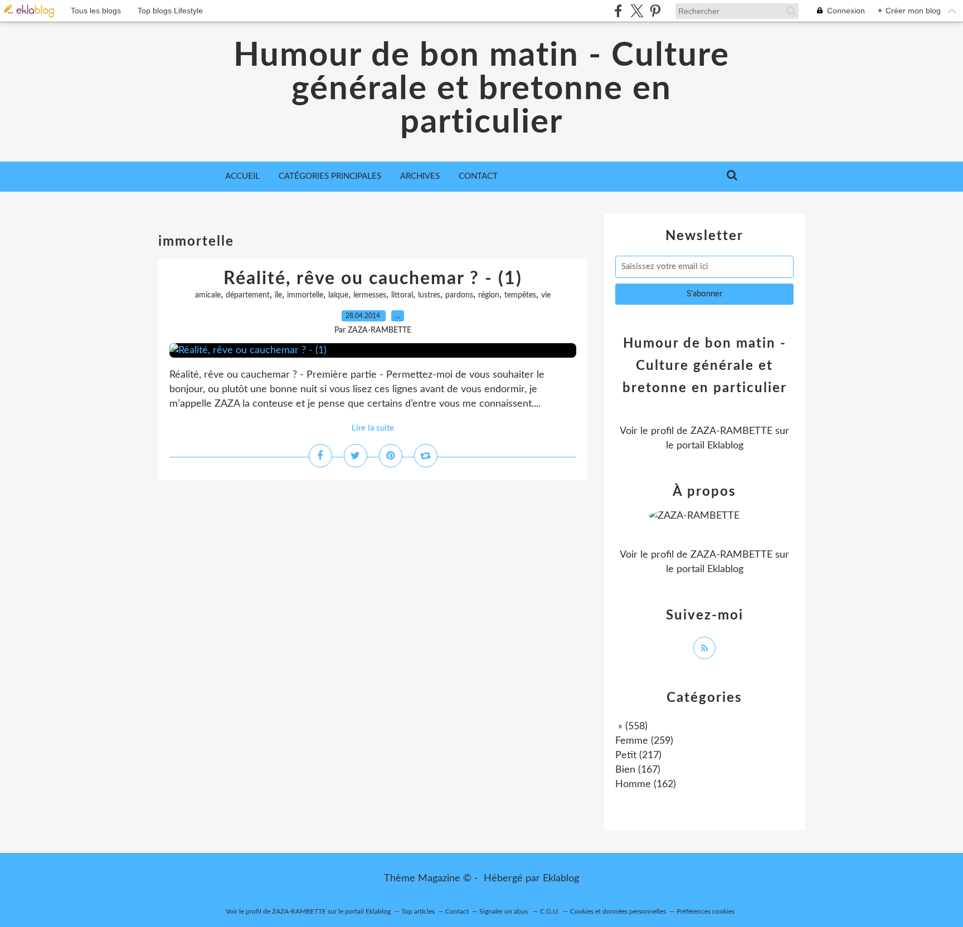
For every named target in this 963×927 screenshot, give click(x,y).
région (488, 295)
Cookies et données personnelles (618, 911)
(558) (631, 726)
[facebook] (618, 10)
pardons (459, 295)
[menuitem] (242, 177)
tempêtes (520, 295)
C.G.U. (550, 911)
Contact (478, 176)
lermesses (369, 295)
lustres (429, 295)
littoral (402, 295)
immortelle (305, 295)
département (248, 295)
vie (546, 295)
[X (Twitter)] (637, 10)
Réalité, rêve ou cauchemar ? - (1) (372, 278)
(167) (637, 770)
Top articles (418, 911)
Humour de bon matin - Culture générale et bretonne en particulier (481, 89)
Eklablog (561, 879)
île (278, 295)
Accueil (242, 176)
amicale (208, 295)
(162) (645, 784)
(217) (638, 755)
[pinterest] (655, 10)
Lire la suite (373, 428)
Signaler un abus (504, 911)
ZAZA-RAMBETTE (731, 431)
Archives (420, 176)
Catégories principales (330, 176)
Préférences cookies (706, 911)
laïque (338, 295)
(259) (644, 741)
